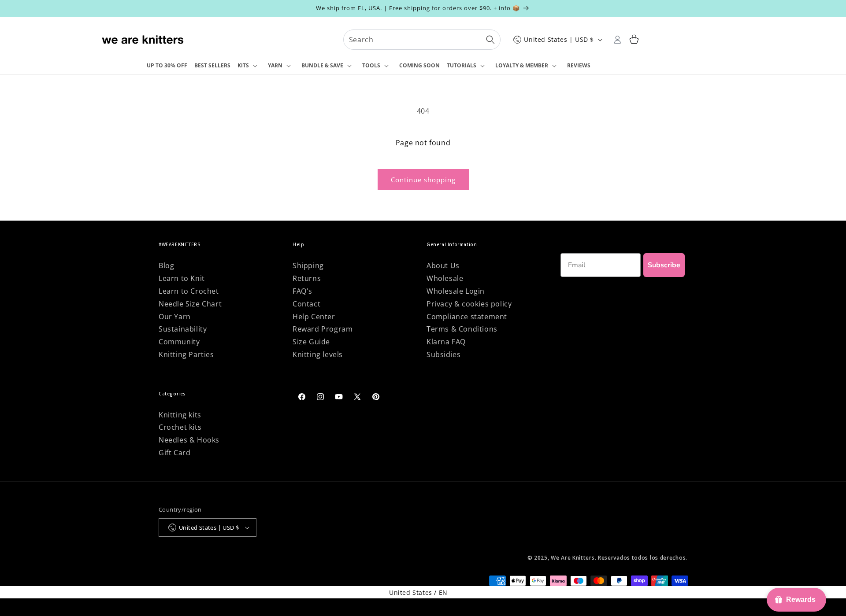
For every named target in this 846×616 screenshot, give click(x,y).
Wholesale (445, 278)
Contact (306, 304)
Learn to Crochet (189, 291)
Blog (166, 265)
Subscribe (664, 265)
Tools (371, 65)
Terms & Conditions (462, 329)
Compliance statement (467, 316)
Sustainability (183, 329)
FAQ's (302, 291)
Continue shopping (423, 179)
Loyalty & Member (521, 65)
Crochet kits (180, 427)
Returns (307, 278)
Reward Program (322, 329)
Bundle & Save (322, 65)
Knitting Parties (186, 354)
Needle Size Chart (190, 304)
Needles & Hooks (189, 440)
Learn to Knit (182, 278)
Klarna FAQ (446, 342)
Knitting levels (318, 354)
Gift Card (174, 452)
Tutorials (461, 65)
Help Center (314, 316)
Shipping (308, 265)
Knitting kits (180, 415)
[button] (249, 66)
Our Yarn (175, 316)
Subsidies (443, 354)
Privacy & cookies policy (469, 304)
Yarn (275, 65)
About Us (443, 265)
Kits (243, 65)
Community (179, 342)
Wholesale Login (456, 291)
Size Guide (311, 342)
